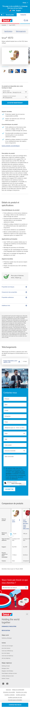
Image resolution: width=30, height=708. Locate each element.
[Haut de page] (27, 614)
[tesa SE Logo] (7, 20)
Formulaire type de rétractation (15, 699)
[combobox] (23, 92)
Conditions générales (20, 694)
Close (24, 2)
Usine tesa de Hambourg (7, 655)
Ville (6, 439)
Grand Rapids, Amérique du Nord (9, 673)
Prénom (7, 399)
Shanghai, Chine (5, 668)
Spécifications (8, 31)
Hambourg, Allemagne (7, 638)
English (18, 10)
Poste (6, 422)
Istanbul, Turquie (5, 678)
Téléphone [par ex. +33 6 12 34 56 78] (15, 427)
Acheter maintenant (15, 103)
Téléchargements (21, 31)
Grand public (10, 14)
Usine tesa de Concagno (7, 645)
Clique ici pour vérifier (16, 483)
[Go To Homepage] (1, 14)
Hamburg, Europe (6, 665)
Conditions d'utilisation (10, 694)
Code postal (8, 445)
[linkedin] (3, 684)
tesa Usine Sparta (6, 653)
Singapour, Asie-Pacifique (7, 670)
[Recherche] (25, 20)
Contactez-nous (15, 705)
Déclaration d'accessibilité (9, 692)
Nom (6, 404)
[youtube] (7, 684)
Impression (8, 689)
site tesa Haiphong (6, 658)
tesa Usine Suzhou (6, 648)
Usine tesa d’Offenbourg (7, 650)
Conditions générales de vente (15, 697)
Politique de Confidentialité (18, 689)
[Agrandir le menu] (27, 20)
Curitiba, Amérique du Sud (8, 675)
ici (20, 277)
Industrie (4, 25)
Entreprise (7, 416)
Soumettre (9, 489)
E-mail (6, 410)
